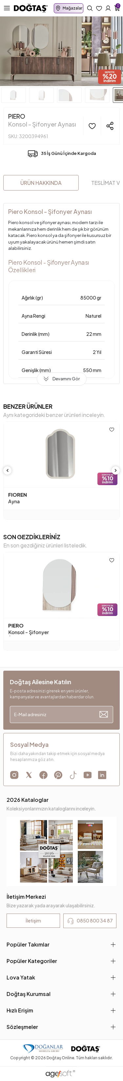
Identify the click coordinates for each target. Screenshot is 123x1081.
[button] (9, 51)
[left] (7, 470)
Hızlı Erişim (20, 1010)
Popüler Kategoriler (32, 960)
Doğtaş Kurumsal (29, 993)
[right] (115, 470)
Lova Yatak (21, 977)
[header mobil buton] (31, 7)
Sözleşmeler (22, 1026)
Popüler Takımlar (28, 944)
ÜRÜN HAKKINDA (41, 182)
